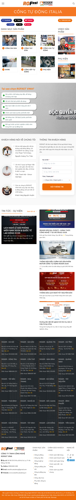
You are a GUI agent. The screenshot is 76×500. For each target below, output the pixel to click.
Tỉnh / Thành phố (48, 176)
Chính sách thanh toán (57, 458)
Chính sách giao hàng (56, 461)
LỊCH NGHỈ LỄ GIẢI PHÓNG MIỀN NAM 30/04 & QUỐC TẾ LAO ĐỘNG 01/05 (18, 230)
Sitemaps (54, 497)
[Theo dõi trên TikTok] (70, 455)
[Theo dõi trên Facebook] (68, 455)
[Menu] (2, 3)
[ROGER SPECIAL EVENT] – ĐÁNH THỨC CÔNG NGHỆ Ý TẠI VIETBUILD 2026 (54, 231)
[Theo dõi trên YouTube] (70, 457)
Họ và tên (45, 160)
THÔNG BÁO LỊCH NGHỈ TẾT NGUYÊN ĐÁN (55, 293)
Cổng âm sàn (11, 48)
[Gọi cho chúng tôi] (68, 457)
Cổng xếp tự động (29, 71)
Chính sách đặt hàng (56, 455)
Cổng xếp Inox (39, 478)
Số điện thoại (47, 168)
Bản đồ (6, 351)
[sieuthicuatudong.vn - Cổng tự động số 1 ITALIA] (38, 3)
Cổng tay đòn (28, 49)
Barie (7, 70)
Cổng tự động (38, 455)
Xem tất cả (31, 211)
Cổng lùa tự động (48, 49)
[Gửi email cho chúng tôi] (73, 455)
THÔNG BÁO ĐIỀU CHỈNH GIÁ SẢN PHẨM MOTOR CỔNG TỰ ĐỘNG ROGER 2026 (55, 263)
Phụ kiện (47, 70)
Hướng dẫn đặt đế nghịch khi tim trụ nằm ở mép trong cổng (55, 323)
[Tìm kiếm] (74, 3)
